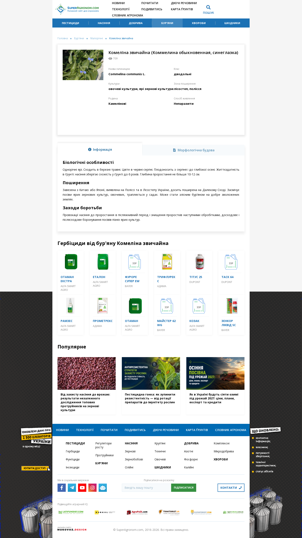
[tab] (100, 149)
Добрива (136, 23)
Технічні (160, 451)
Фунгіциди (73, 459)
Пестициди (70, 23)
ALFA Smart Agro (68, 288)
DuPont (194, 282)
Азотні (188, 451)
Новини (118, 3)
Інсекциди (72, 467)
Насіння (104, 23)
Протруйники (104, 455)
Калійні (189, 467)
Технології (120, 9)
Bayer (129, 286)
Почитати (149, 3)
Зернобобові (134, 459)
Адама (161, 286)
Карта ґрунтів (182, 9)
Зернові (130, 451)
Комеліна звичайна (121, 38)
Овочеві (160, 459)
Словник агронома (127, 15)
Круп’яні (159, 443)
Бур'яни (79, 38)
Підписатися (184, 487)
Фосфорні (191, 459)
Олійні (129, 467)
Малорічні (96, 38)
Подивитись (151, 9)
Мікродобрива (224, 451)
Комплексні (221, 443)
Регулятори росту (103, 445)
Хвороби (199, 23)
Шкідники (232, 23)
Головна (63, 38)
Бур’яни (167, 23)
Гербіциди (73, 451)
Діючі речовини (184, 3)
